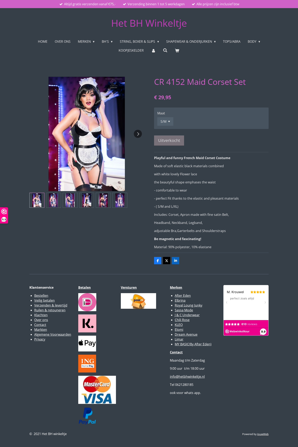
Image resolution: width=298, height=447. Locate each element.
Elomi (179, 329)
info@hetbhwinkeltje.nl (187, 376)
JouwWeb (263, 434)
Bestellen (41, 295)
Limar (179, 339)
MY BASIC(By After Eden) (193, 344)
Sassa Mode (184, 310)
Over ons (41, 320)
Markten (40, 329)
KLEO (179, 324)
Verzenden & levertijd (50, 305)
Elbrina (180, 300)
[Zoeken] (165, 50)
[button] (36, 200)
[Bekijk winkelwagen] (177, 50)
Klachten (41, 315)
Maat (161, 113)
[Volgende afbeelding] (138, 134)
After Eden (183, 295)
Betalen (84, 287)
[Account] (153, 50)
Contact (40, 324)
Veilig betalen (44, 300)
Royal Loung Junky (188, 305)
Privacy (39, 339)
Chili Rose (182, 320)
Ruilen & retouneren (49, 310)
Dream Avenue (186, 334)
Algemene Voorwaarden (52, 334)
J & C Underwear (187, 315)
